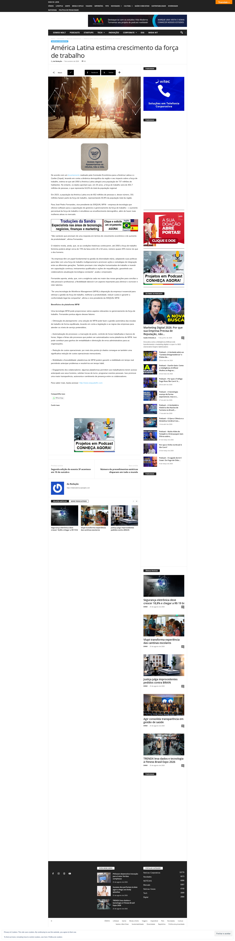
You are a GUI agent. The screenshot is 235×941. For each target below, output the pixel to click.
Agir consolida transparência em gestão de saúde (163, 720)
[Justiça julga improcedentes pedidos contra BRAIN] (124, 515)
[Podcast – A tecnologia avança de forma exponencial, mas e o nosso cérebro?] (150, 396)
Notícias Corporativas (74, 39)
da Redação (57, 61)
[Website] (65, 874)
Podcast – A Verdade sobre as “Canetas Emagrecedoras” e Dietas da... (171, 354)
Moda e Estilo (78, 6)
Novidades (115, 6)
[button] (182, 33)
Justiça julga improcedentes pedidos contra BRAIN (122, 528)
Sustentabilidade (158, 6)
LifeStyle (59, 6)
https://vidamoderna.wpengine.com (78, 488)
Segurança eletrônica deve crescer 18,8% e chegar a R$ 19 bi (64, 528)
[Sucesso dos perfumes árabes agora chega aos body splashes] (104, 891)
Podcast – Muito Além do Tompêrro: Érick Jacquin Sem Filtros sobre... (171, 434)
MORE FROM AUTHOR (79, 501)
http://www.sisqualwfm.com (91, 383)
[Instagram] (59, 874)
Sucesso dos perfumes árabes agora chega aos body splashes (125, 889)
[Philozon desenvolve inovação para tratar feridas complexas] (104, 878)
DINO (145, 607)
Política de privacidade (69, 10)
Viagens (89, 6)
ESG (142, 32)
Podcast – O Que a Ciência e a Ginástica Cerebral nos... (171, 419)
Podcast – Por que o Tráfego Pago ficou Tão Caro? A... (171, 380)
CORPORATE (128, 32)
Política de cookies (55, 937)
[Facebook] (53, 874)
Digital (145, 897)
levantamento (73, 175)
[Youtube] (70, 874)
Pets (107, 6)
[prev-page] (133, 501)
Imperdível (98, 6)
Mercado (146, 885)
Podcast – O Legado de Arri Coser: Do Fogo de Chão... (170, 459)
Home (53, 39)
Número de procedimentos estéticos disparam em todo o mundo (119, 470)
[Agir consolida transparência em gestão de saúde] (163, 705)
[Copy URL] (75, 72)
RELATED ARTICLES (60, 501)
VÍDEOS (51, 6)
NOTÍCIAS (147, 881)
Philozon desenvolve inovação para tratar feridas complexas (125, 876)
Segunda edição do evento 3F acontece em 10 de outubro (71, 470)
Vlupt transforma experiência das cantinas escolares (93, 528)
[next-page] (136, 501)
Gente (67, 6)
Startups (88, 32)
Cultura (127, 6)
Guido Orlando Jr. (149, 338)
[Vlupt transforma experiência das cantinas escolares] (94, 515)
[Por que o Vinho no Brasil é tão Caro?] (150, 449)
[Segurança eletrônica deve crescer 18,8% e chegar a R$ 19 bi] (64, 515)
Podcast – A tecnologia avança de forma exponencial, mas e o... (168, 394)
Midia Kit (153, 32)
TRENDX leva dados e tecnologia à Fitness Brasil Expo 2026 (163, 760)
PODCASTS (75, 32)
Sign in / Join (53, 2)
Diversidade (173, 6)
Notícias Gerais (149, 889)
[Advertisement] (163, 167)
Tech (100, 32)
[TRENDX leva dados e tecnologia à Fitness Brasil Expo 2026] (163, 744)
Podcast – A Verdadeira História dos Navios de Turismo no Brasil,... (169, 407)
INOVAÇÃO (114, 32)
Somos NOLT (59, 32)
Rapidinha (52, 10)
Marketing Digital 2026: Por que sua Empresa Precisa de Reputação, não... (163, 331)
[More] (119, 72)
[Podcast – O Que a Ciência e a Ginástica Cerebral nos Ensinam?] (150, 422)
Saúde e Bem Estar (142, 6)
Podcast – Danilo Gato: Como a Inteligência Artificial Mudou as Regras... (171, 368)
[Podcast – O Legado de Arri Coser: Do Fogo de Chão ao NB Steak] (150, 462)
